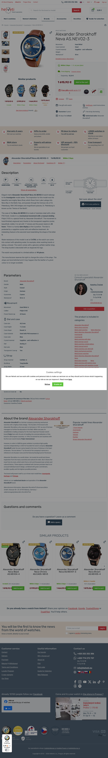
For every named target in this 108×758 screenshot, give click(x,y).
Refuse (47, 384)
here (70, 379)
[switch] (7, 750)
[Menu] (10, 735)
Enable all (58, 384)
